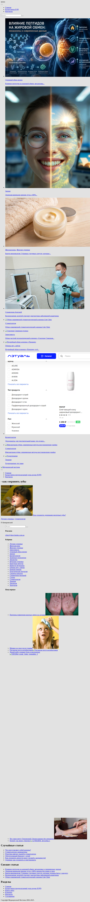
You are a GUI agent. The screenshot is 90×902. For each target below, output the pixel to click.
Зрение (8, 191)
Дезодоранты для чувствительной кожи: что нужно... (25, 441)
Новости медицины (17, 566)
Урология (13, 583)
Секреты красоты (16, 573)
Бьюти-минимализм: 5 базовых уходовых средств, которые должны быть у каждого (36, 873)
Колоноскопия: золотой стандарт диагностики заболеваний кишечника (32, 316)
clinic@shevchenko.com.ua (14, 535)
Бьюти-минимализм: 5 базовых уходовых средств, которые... (28, 254)
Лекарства (13, 560)
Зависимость (10, 334)
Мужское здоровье (16, 562)
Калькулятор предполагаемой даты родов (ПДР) (23, 475)
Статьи (12, 577)
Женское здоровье (23, 250)
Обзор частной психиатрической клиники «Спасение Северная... (29, 338)
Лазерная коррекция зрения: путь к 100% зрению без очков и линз (30, 871)
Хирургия (13, 585)
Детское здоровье (7, 519)
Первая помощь (15, 569)
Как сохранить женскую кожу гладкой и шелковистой (25, 858)
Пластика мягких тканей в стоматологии (20, 854)
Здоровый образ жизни (13, 80)
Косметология (10, 437)
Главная (8, 7)
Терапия (8, 460)
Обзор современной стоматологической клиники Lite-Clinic (27, 327)
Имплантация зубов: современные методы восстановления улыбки (30, 452)
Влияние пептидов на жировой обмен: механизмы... (24, 84)
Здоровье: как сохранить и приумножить (20, 860)
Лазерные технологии (18, 558)
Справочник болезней (13, 312)
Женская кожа (10, 250)
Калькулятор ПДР (12, 9)
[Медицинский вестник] (10, 467)
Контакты (9, 11)
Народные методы (16, 564)
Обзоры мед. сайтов (12, 346)
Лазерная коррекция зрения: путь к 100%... (21, 195)
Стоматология (10, 323)
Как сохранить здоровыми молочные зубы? (49, 515)
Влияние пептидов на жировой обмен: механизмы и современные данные (33, 869)
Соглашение (9, 896)
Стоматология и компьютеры (16, 852)
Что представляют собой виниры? (18, 850)
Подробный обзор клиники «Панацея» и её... (22, 349)
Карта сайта (9, 890)
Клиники (8, 892)
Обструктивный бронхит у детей (17, 856)
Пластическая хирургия (18, 571)
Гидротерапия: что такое (14, 463)
